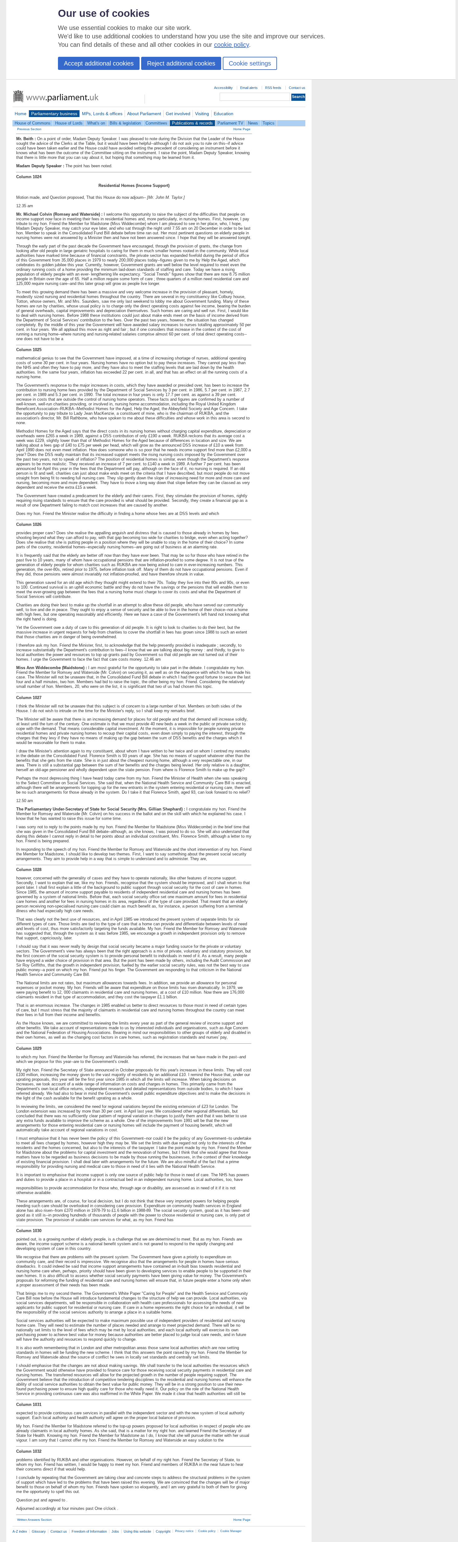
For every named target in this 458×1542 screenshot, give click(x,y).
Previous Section (29, 129)
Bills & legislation (125, 123)
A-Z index (19, 1531)
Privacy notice (184, 1531)
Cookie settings (250, 63)
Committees (156, 123)
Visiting (202, 113)
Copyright (163, 1531)
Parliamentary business (54, 113)
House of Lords (69, 123)
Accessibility (223, 88)
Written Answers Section (34, 1519)
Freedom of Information (89, 1531)
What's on (96, 123)
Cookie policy (207, 1531)
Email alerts (249, 88)
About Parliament (144, 113)
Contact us (297, 88)
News (253, 123)
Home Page (241, 129)
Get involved (178, 113)
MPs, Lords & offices (102, 113)
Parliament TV (230, 123)
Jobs (115, 1531)
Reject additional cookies (181, 63)
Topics (268, 123)
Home (20, 113)
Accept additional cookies (99, 63)
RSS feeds (273, 88)
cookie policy (231, 44)
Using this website (137, 1531)
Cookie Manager (230, 1531)
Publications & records (192, 123)
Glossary (39, 1531)
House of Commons (32, 123)
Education (223, 113)
